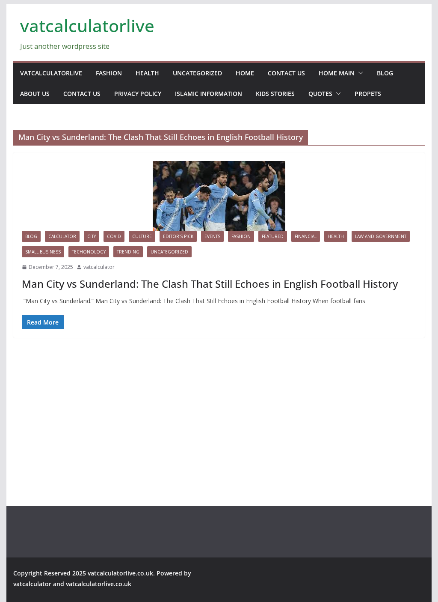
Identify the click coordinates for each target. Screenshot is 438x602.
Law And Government (380, 236)
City (91, 236)
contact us (286, 73)
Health (147, 73)
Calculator (62, 236)
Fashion (109, 73)
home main (337, 73)
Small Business (43, 252)
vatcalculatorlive (87, 25)
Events (212, 236)
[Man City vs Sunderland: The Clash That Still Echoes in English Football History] (219, 196)
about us (35, 93)
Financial (306, 236)
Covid (114, 236)
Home (245, 73)
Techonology (89, 252)
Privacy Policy (137, 93)
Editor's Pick (178, 236)
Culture (142, 236)
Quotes (320, 93)
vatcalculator (99, 267)
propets (368, 93)
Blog (31, 236)
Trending (128, 252)
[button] (359, 73)
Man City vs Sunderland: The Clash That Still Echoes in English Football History (210, 284)
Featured (273, 236)
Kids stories (275, 93)
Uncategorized (197, 73)
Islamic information (208, 93)
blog (385, 73)
